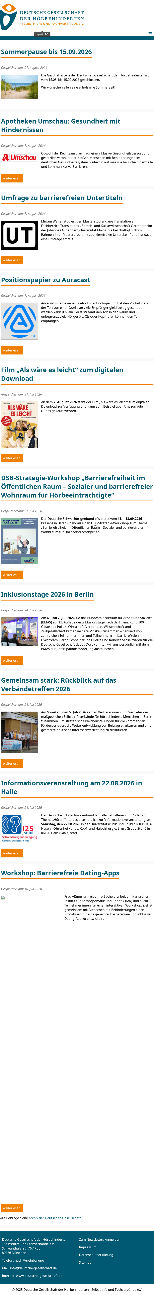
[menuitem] (151, 36)
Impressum (87, 1247)
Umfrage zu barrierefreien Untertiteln (62, 197)
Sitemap (85, 1262)
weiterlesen (12, 178)
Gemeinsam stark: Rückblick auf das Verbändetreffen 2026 (58, 684)
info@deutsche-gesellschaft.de (33, 1268)
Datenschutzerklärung (96, 1255)
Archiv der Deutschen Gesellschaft (55, 1218)
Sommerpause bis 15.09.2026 (46, 51)
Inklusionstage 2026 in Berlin (47, 594)
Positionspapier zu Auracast (45, 279)
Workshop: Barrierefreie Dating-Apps (60, 872)
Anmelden (112, 1239)
